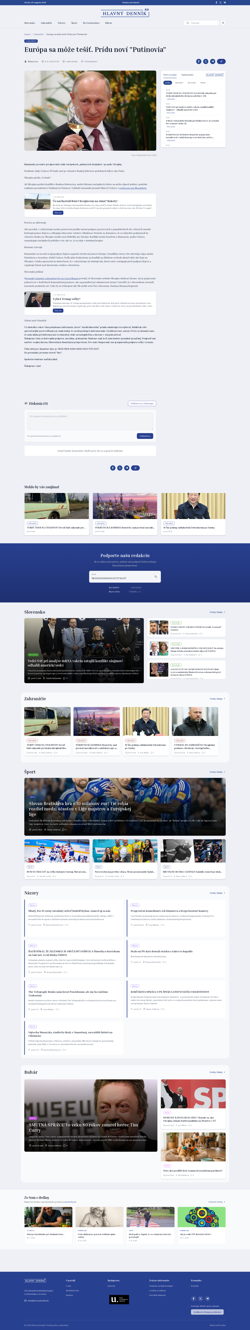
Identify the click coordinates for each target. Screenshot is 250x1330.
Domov (27, 34)
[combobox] (204, 22)
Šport (74, 22)
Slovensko (29, 22)
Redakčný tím (72, 1290)
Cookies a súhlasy (157, 1290)
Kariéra (69, 1295)
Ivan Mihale (144, 753)
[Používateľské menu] (223, 22)
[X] (220, 2)
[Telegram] (224, 2)
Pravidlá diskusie (157, 1295)
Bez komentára (91, 22)
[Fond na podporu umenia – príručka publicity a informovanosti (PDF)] (119, 1299)
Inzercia (111, 1286)
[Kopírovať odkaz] (221, 61)
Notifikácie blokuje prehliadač (207, 1312)
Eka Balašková (191, 655)
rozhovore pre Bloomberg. (133, 188)
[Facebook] (216, 2)
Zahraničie (46, 22)
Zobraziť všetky (215, 1202)
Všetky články (216, 612)
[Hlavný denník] (125, 13)
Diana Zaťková (46, 753)
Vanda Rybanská (53, 678)
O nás (68, 1286)
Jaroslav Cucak (45, 876)
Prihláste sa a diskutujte (142, 403)
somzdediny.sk (69, 1202)
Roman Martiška (54, 972)
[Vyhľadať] (187, 23)
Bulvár (108, 22)
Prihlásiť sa (145, 436)
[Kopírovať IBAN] (155, 576)
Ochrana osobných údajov (161, 1286)
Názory (62, 22)
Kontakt (195, 1286)
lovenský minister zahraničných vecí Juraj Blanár (52, 278)
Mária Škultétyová (54, 925)
